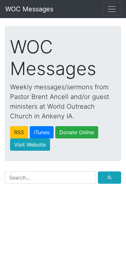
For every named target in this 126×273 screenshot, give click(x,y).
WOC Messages (29, 9)
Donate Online (76, 132)
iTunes (41, 132)
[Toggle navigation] (112, 9)
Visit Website (30, 144)
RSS (19, 132)
